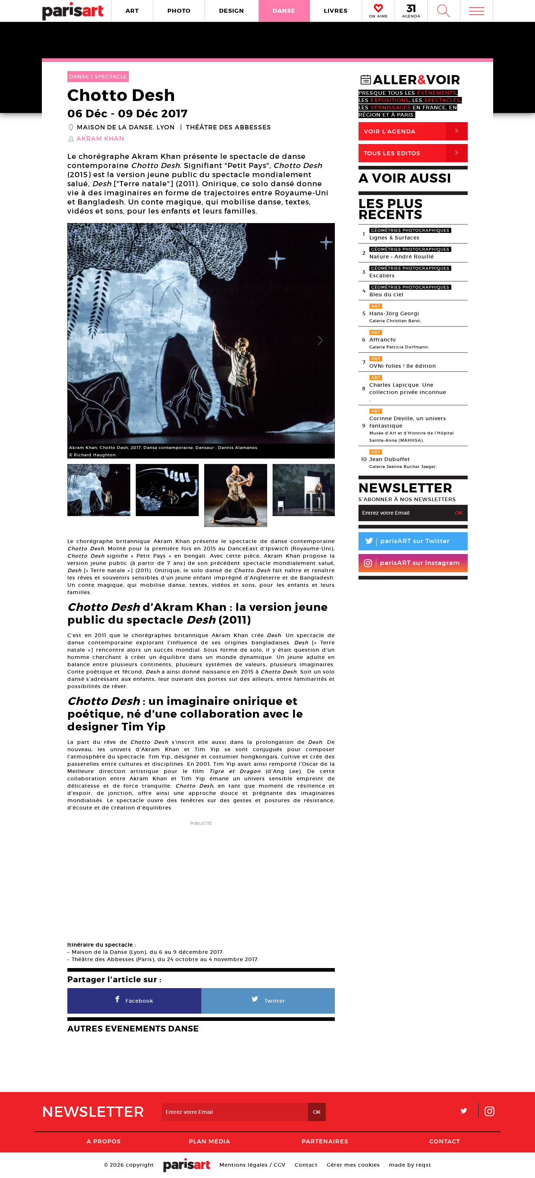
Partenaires (325, 1141)
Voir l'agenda (412, 131)
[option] (201, 341)
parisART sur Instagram (420, 563)
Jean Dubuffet (389, 459)
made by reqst (410, 1165)
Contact (444, 1141)
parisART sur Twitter (407, 542)
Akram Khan (100, 139)
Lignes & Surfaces (394, 237)
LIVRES (336, 11)
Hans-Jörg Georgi (394, 313)
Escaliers (382, 275)
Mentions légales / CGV (252, 1165)
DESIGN (231, 11)
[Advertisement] (201, 879)
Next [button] (320, 340)
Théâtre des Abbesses (228, 127)
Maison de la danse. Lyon (126, 127)
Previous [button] (81, 340)
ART (132, 11)
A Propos (104, 1141)
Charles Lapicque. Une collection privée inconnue (407, 388)
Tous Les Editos (412, 153)
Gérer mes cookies (353, 1165)
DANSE (284, 11)
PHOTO (179, 11)
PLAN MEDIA (209, 1141)
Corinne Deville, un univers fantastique (407, 422)
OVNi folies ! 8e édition (402, 366)
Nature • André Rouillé (401, 256)
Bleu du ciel (386, 294)
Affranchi (382, 339)
